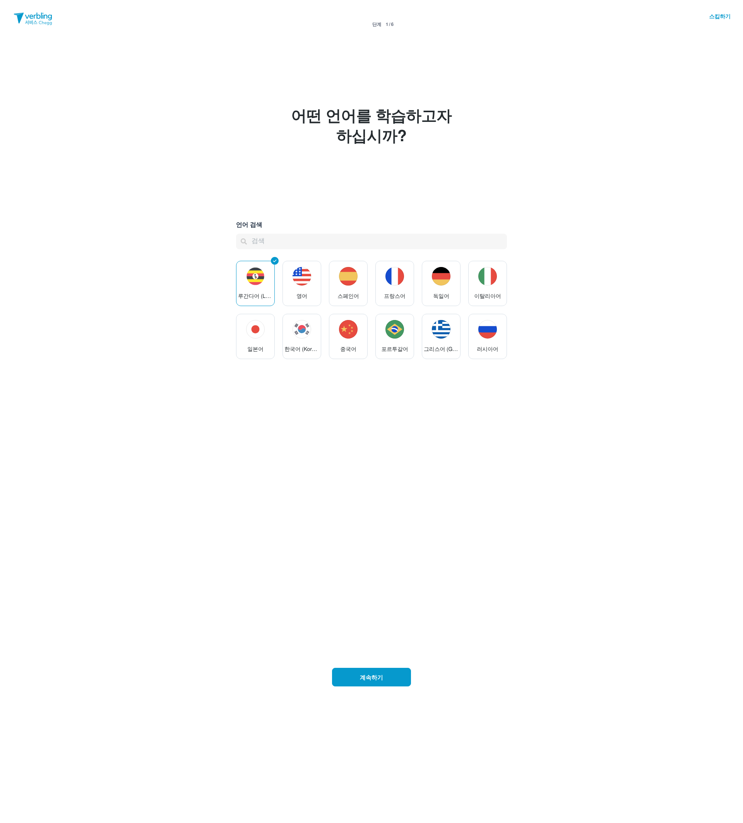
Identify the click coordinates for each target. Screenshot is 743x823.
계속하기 (371, 677)
